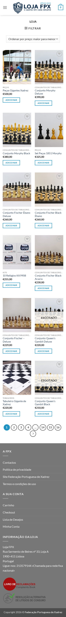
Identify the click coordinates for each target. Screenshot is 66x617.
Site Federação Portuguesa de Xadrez (26, 476)
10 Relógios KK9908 (14, 275)
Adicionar (43, 103)
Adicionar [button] (11, 100)
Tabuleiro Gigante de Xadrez (14, 403)
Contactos (9, 462)
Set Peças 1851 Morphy (48, 153)
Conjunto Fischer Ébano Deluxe (16, 214)
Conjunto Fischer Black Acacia (48, 277)
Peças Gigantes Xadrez (15, 90)
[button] (5, 7)
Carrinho (8, 505)
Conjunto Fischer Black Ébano (48, 214)
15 (50, 427)
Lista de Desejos (13, 519)
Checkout (9, 512)
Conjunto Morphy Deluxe (45, 92)
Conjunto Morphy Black (16, 153)
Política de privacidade (17, 469)
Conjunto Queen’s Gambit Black (45, 403)
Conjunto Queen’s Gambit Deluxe (45, 340)
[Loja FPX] (32, 7)
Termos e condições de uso (19, 484)
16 (58, 427)
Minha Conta (11, 526)
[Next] (33, 434)
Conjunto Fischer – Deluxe (14, 340)
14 (43, 427)
